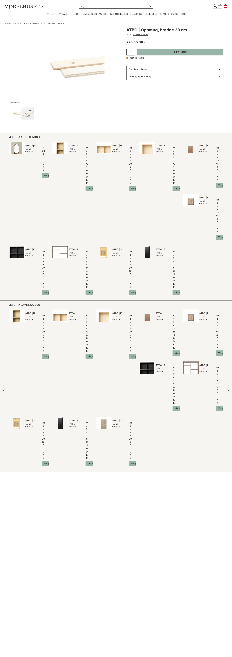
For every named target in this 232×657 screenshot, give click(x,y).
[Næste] (227, 221)
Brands (164, 14)
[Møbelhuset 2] (23, 6)
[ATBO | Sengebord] (104, 252)
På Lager (63, 14)
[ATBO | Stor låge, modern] (147, 252)
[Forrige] (4, 221)
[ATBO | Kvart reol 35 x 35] (147, 148)
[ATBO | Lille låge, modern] (191, 148)
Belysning (136, 14)
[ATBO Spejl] (17, 148)
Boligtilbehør (119, 14)
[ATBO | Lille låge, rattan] (191, 200)
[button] (180, 52)
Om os (174, 14)
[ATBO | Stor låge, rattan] (104, 423)
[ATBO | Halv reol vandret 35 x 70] (104, 148)
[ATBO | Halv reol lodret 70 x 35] (60, 148)
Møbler (103, 14)
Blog (183, 14)
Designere (151, 14)
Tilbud (75, 14)
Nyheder (51, 14)
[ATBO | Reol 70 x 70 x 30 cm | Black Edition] (17, 252)
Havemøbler (89, 14)
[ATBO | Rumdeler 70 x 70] (60, 252)
